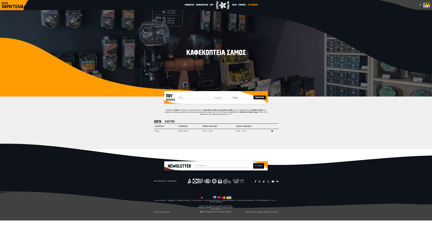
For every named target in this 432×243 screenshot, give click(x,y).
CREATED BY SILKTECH (270, 212)
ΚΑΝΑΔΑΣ (220, 206)
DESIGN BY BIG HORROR (253, 212)
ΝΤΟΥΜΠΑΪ (228, 206)
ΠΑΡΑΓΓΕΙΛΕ (259, 97)
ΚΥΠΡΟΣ (202, 206)
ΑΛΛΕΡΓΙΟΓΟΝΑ (160, 200)
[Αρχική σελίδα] (223, 5)
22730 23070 (183, 131)
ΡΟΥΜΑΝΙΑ (209, 207)
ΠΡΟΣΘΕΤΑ (171, 200)
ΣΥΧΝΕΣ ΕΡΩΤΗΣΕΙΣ (183, 200)
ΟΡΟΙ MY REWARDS (216, 202)
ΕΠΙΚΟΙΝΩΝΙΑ (172, 181)
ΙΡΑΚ (213, 209)
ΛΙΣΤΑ (157, 121)
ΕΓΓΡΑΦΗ (258, 166)
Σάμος (157, 131)
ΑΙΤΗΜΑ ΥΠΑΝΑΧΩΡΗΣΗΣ (245, 200)
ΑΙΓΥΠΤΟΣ (217, 207)
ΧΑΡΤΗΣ (170, 121)
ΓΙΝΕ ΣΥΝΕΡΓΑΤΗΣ (160, 181)
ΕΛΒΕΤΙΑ (201, 207)
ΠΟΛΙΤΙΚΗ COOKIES (228, 200)
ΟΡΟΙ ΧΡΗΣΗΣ (197, 200)
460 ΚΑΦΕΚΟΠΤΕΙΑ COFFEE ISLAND (216, 212)
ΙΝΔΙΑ (231, 207)
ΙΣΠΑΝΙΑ (224, 207)
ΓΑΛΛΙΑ (218, 209)
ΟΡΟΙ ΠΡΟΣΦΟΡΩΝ (263, 200)
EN (420, 5)
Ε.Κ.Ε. (273, 200)
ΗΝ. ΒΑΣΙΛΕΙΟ (210, 206)
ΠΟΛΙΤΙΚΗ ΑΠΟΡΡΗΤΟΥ (212, 200)
